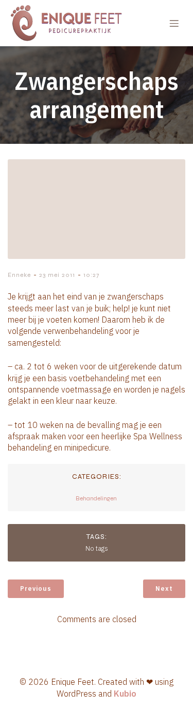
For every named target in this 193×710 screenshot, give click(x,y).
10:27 (91, 274)
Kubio (125, 693)
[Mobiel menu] (174, 23)
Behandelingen (96, 498)
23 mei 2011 (57, 274)
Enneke (19, 274)
